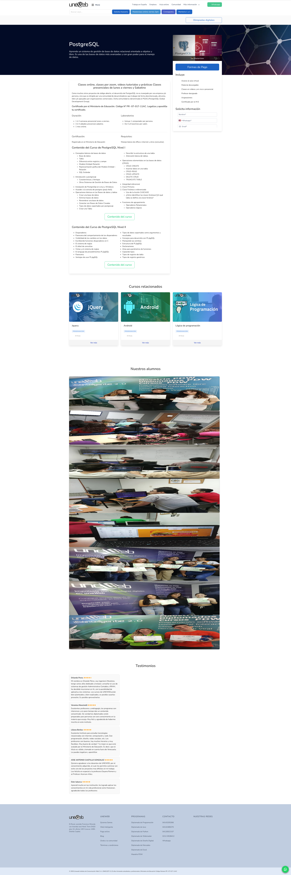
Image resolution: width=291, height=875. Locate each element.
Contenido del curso (119, 216)
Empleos (153, 4)
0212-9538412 (168, 836)
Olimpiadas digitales (203, 20)
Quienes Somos (106, 822)
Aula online (164, 4)
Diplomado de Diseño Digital (142, 841)
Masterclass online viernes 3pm (146, 12)
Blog (102, 836)
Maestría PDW (137, 854)
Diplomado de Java (138, 827)
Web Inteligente (106, 827)
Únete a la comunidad (108, 841)
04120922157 (168, 831)
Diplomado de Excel (139, 850)
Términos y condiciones (109, 845)
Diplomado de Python (139, 831)
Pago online (105, 831)
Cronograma (168, 12)
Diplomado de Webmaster (141, 836)
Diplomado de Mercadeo (140, 845)
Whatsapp (166, 841)
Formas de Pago (197, 67)
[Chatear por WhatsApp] (285, 869)
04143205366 (168, 822)
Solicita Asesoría (121, 12)
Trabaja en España (139, 4)
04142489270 (168, 827)
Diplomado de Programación (142, 822)
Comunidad (176, 4)
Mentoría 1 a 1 (184, 12)
